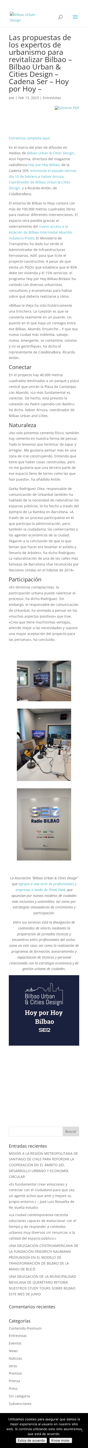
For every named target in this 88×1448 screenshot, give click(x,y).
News (13, 1350)
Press (13, 1388)
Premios (15, 1373)
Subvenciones (20, 1403)
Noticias (15, 1358)
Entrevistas (52, 97)
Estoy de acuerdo (31, 1440)
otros (13, 1366)
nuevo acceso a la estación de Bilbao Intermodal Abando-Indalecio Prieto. (41, 232)
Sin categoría (19, 1396)
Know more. (60, 1440)
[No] (81, 1430)
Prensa (14, 1381)
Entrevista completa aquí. (30, 138)
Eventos (15, 1343)
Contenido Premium (25, 1328)
